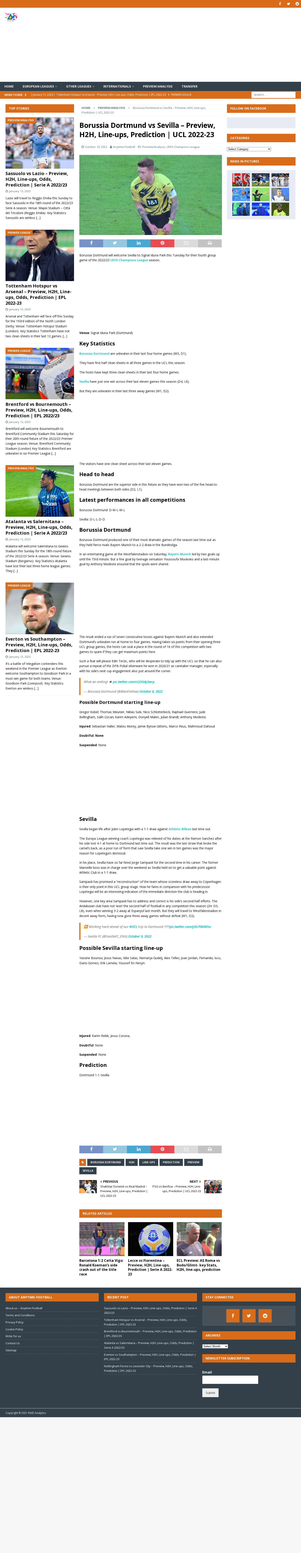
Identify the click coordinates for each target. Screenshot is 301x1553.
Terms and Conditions (20, 1315)
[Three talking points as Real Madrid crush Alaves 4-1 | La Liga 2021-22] (280, 179)
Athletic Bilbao (180, 829)
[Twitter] (288, 4)
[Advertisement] (200, 45)
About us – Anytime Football (24, 1308)
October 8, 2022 (151, 691)
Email (208, 1372)
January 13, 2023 (20, 191)
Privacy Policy (15, 1322)
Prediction (171, 1162)
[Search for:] (273, 95)
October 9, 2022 (139, 936)
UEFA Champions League (183, 147)
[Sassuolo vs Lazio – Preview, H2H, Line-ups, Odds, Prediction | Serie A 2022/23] (40, 143)
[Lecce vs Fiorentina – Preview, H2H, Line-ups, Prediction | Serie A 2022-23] (150, 1239)
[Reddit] (297, 4)
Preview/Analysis (158, 86)
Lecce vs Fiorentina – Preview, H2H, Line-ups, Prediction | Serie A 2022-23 (150, 1267)
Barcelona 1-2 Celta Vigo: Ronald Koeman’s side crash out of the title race (101, 1267)
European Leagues (38, 86)
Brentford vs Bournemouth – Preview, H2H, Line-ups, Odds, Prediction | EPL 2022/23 (39, 410)
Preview (193, 1162)
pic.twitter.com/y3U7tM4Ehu (190, 926)
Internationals (117, 86)
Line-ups (148, 1162)
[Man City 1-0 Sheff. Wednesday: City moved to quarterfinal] (280, 209)
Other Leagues (78, 86)
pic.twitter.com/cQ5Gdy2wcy (133, 681)
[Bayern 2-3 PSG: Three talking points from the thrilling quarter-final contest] (241, 179)
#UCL (133, 926)
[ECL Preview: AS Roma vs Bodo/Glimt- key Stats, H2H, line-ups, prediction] (199, 1239)
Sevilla (84, 381)
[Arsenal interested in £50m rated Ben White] (260, 179)
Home (9, 86)
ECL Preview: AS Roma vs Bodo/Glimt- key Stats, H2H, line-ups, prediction (198, 1265)
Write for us (13, 1336)
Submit (210, 1393)
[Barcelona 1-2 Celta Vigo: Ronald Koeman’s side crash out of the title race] (101, 1239)
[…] (38, 218)
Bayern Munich (179, 554)
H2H (131, 1162)
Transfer (189, 86)
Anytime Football (124, 147)
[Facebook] (280, 4)
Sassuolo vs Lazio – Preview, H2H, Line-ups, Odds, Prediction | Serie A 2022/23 (37, 179)
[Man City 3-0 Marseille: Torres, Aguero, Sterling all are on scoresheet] (241, 194)
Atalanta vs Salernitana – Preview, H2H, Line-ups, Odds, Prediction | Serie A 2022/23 (39, 527)
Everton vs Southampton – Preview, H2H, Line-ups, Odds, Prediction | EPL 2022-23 (39, 645)
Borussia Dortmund (94, 353)
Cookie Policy (14, 1329)
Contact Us (13, 1343)
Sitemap (11, 1350)
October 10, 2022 (96, 147)
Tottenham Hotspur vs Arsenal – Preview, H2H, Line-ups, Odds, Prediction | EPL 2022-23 (38, 294)
